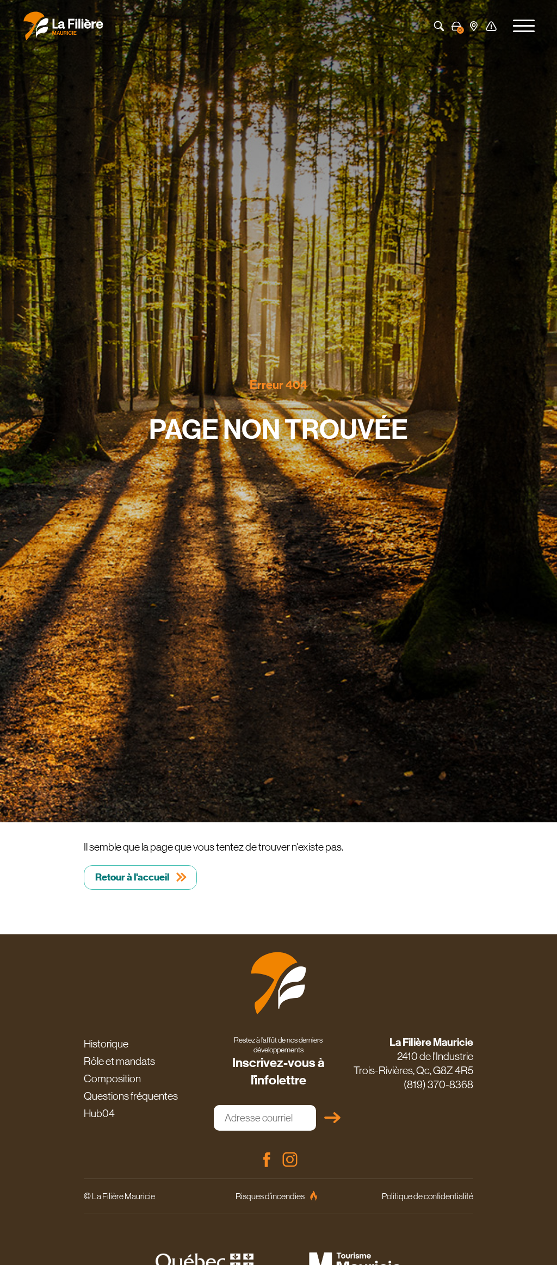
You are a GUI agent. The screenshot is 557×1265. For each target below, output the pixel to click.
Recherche (439, 26)
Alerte (491, 26)
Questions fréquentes (131, 1096)
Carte (473, 26)
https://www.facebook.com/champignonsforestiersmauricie (266, 1159)
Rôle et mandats (119, 1061)
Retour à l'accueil (132, 877)
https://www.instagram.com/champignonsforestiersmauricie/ (290, 1159)
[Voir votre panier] (456, 26)
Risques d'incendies (270, 1196)
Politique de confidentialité (427, 1196)
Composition (112, 1078)
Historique (106, 1044)
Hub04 (99, 1113)
